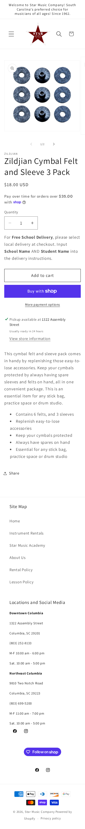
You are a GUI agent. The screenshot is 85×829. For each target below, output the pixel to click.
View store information (30, 338)
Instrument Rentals (26, 533)
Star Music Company (40, 812)
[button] (11, 34)
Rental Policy (21, 569)
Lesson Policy (21, 581)
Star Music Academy (27, 545)
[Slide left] (31, 144)
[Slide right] (54, 144)
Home (14, 521)
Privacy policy (51, 818)
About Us (17, 557)
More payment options (42, 304)
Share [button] (14, 473)
